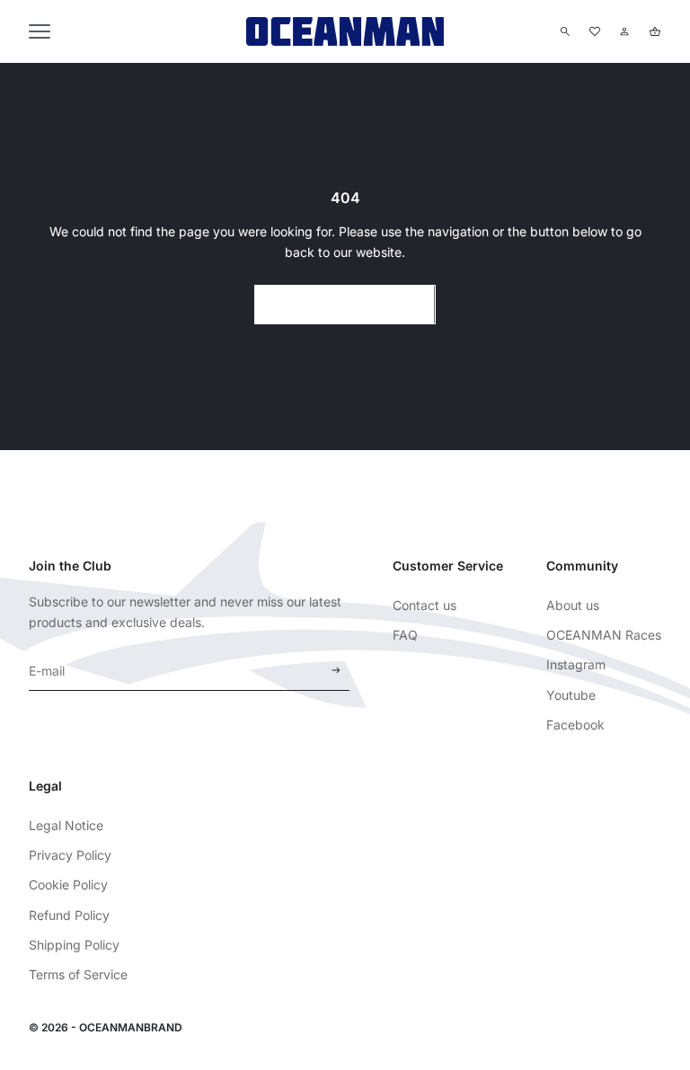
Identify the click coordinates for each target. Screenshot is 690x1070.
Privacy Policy (70, 854)
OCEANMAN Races (603, 634)
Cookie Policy (68, 884)
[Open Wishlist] (594, 31)
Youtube (571, 695)
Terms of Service (78, 974)
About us (572, 605)
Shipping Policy (74, 944)
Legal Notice (66, 825)
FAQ (405, 634)
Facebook (575, 724)
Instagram (576, 664)
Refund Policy (69, 915)
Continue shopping (344, 303)
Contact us (424, 605)
